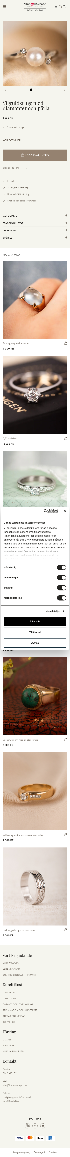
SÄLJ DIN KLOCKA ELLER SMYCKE (20, 975)
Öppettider (9, 998)
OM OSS (7, 1039)
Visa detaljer (53, 611)
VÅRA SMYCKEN (11, 963)
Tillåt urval (35, 632)
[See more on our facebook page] (35, 1125)
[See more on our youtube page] (42, 1125)
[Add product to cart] (65, 343)
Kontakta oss (11, 992)
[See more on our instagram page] (27, 1125)
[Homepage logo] (35, 6)
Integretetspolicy (21, 1152)
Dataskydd (39, 1152)
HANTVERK (8, 1045)
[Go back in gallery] (5, 89)
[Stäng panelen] (65, 511)
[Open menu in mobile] (13, 6)
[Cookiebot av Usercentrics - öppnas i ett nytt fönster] (44, 511)
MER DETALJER (12, 140)
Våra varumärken (13, 1051)
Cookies (53, 1152)
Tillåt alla (35, 621)
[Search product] (64, 6)
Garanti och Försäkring (18, 1004)
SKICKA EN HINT (11, 168)
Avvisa (35, 642)
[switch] (61, 577)
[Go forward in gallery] (64, 89)
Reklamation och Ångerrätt (20, 1010)
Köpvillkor (9, 1022)
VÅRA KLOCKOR (11, 969)
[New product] (35, 300)
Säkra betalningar (14, 1016)
